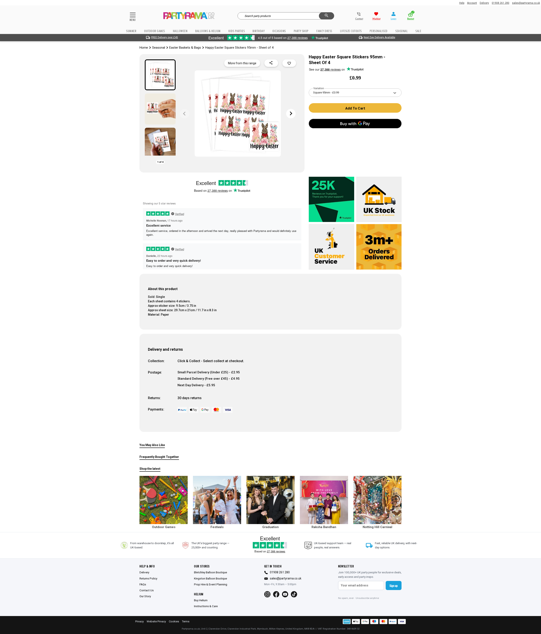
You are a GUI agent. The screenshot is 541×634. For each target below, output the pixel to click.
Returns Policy (148, 578)
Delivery (484, 2)
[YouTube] (285, 594)
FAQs (142, 584)
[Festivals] (217, 500)
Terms (185, 621)
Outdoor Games (154, 31)
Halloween (180, 31)
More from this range (242, 63)
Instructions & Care (206, 606)
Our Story (145, 596)
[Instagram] (267, 594)
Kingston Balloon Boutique (210, 578)
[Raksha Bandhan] (324, 500)
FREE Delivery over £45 (164, 37)
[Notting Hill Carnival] (377, 500)
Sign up (393, 585)
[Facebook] (276, 594)
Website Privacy (156, 621)
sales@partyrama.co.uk (526, 2)
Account (472, 2)
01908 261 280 (500, 2)
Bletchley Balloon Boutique (210, 572)
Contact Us (146, 590)
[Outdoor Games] (163, 500)
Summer (131, 31)
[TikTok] (294, 594)
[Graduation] (270, 500)
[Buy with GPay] (355, 123)
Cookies (174, 621)
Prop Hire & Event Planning (210, 584)
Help (461, 2)
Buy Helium (201, 600)
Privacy (139, 621)
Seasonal (158, 47)
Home (143, 47)
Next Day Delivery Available (379, 37)
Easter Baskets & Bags (185, 47)
